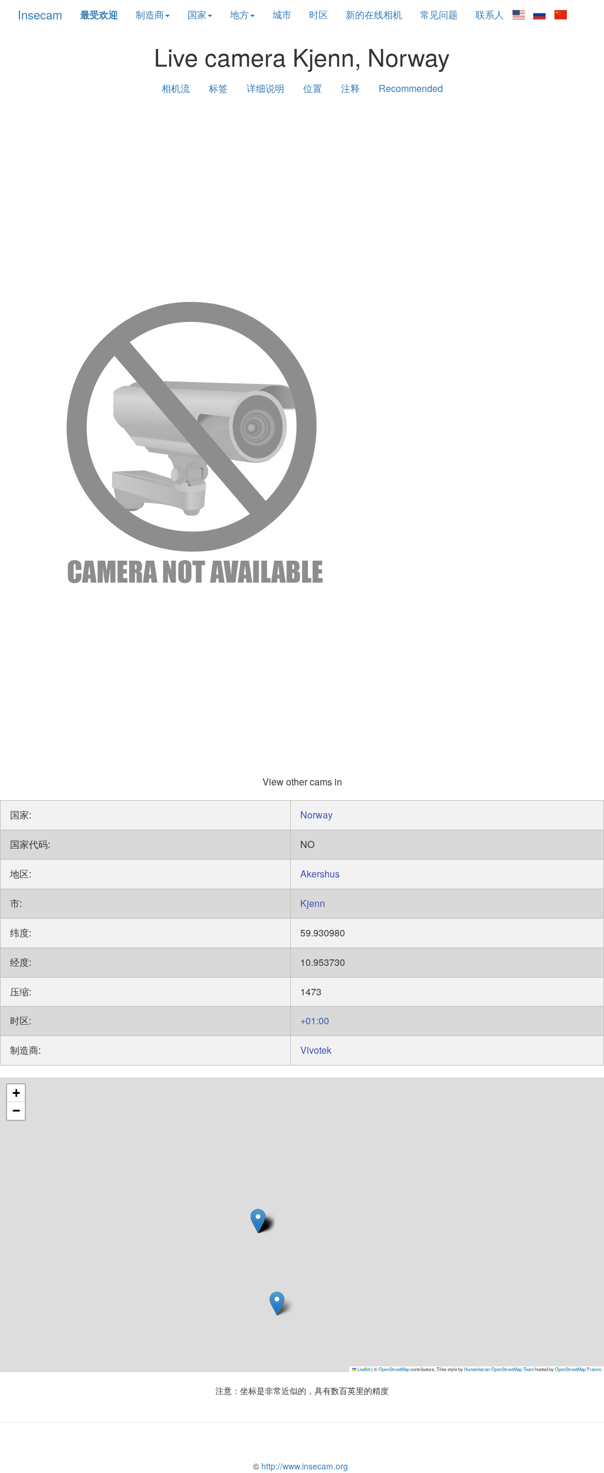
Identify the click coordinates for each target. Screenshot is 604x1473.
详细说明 (265, 88)
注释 (350, 88)
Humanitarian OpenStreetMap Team (499, 1369)
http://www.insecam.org (303, 1466)
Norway (316, 814)
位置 (312, 88)
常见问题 (439, 14)
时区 (318, 14)
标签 (218, 88)
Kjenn (312, 903)
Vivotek (315, 1050)
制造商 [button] (150, 14)
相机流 (176, 88)
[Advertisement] (302, 195)
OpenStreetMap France (578, 1369)
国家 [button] (197, 14)
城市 (282, 14)
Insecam (40, 14)
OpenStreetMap (394, 1369)
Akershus (320, 873)
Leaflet (363, 1369)
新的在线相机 (374, 14)
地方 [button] (239, 14)
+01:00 (314, 1020)
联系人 (489, 14)
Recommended (411, 88)
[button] (277, 1303)
